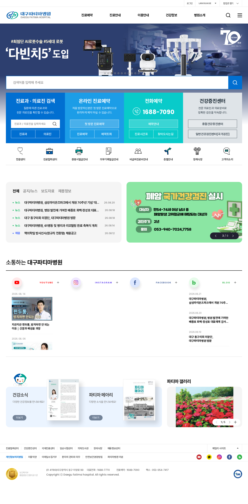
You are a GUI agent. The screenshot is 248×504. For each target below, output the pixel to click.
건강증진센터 (30, 448)
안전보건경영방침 (93, 457)
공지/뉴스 (30, 191)
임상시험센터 (66, 448)
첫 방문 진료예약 (94, 124)
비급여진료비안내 (139, 159)
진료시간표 (141, 134)
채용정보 (64, 191)
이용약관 (32, 457)
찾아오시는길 (166, 134)
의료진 (47, 134)
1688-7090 (158, 112)
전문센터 (20, 159)
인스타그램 (219, 457)
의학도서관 (83, 448)
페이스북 (229, 457)
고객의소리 (227, 159)
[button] (215, 236)
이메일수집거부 (49, 457)
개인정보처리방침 (14, 457)
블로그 (239, 457)
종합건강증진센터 (212, 124)
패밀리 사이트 (219, 448)
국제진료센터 (48, 448)
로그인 (190, 3)
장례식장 (197, 159)
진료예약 (82, 134)
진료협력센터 (50, 159)
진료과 (23, 134)
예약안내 (153, 124)
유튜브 (199, 457)
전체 (16, 191)
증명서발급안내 (80, 159)
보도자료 (47, 191)
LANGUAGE (205, 3)
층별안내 (168, 159)
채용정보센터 (113, 448)
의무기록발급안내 (109, 159)
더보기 (235, 422)
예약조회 (106, 134)
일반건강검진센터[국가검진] (212, 134)
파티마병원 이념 (115, 457)
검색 (235, 82)
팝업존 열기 (228, 3)
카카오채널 (209, 457)
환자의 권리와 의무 (71, 457)
